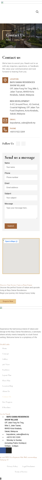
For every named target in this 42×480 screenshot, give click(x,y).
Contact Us (6, 397)
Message (9, 204)
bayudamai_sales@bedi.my (22, 122)
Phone (7, 173)
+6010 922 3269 (17, 131)
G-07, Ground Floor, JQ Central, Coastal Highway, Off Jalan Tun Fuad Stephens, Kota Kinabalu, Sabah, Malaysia (24, 107)
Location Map (7, 386)
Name (7, 163)
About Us (6, 391)
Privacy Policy (12, 466)
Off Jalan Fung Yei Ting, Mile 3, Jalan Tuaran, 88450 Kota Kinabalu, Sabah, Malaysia (24, 88)
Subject (8, 194)
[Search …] (37, 12)
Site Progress (7, 402)
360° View (6, 364)
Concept (5, 354)
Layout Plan (6, 375)
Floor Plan (6, 380)
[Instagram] (23, 144)
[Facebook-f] (18, 144)
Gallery (5, 359)
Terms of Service (21, 472)
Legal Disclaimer (28, 466)
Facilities (5, 370)
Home (8, 40)
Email (7, 183)
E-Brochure (6, 407)
